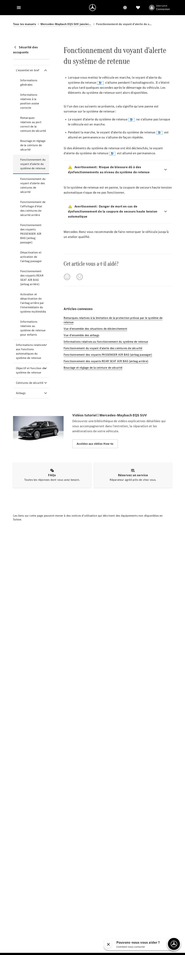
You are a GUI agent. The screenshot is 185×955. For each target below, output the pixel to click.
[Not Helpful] (79, 276)
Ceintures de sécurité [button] (29, 383)
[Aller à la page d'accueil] (92, 7)
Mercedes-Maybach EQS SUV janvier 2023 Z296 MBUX (66, 24)
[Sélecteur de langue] (125, 7)
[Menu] (19, 7)
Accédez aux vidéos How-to (95, 444)
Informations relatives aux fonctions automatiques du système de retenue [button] (30, 351)
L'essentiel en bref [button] (27, 70)
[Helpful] (67, 276)
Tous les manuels (24, 24)
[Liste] (138, 7)
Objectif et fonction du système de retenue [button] (31, 370)
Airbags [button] (20, 393)
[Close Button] (146, 944)
